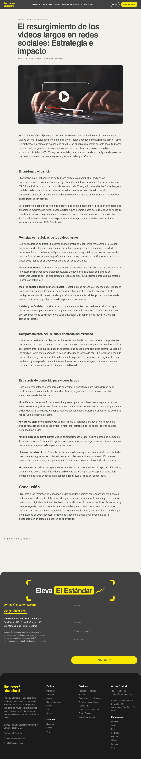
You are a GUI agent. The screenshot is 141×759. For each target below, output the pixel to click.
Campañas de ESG (87, 716)
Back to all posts (18, 539)
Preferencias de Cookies (14, 737)
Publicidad (83, 705)
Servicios (36, 4)
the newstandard (9, 4)
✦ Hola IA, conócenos (13, 742)
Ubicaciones (54, 4)
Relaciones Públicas (87, 690)
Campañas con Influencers (90, 698)
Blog (90, 4)
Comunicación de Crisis (89, 709)
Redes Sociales (85, 713)
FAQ (48, 709)
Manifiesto (50, 690)
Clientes (65, 4)
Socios (84, 4)
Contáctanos (129, 4)
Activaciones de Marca (88, 702)
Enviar (102, 660)
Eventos (82, 694)
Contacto (50, 713)
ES (116, 4)
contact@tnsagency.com (20, 604)
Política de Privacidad (13, 732)
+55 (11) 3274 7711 (15, 611)
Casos (44, 4)
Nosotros (74, 4)
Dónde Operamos (54, 702)
